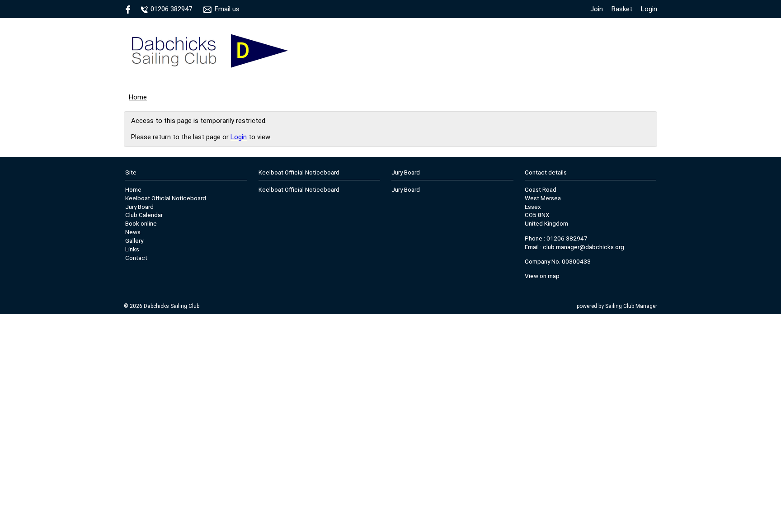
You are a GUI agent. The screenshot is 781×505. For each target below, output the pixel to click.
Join (596, 9)
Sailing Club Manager (631, 306)
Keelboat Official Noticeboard (165, 198)
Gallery (134, 240)
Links (132, 249)
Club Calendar (144, 214)
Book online (141, 223)
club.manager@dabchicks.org (583, 246)
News (133, 232)
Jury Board (139, 206)
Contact (136, 257)
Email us (227, 9)
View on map (542, 275)
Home (138, 97)
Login (649, 9)
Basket (622, 9)
